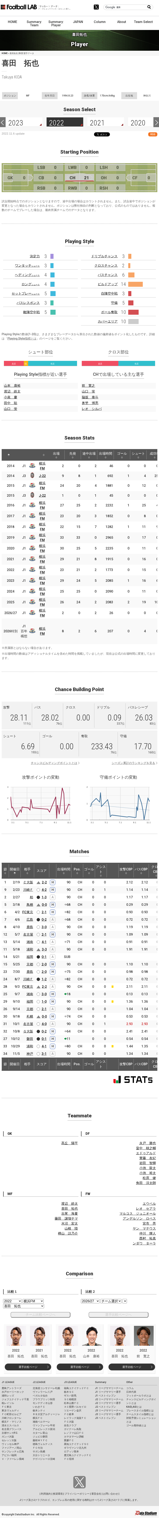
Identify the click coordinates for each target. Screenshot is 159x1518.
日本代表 (131, 1391)
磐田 (29, 1039)
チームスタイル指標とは (140, 1414)
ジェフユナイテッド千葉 (15, 1399)
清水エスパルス (10, 1425)
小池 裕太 (147, 1173)
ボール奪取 (109, 312)
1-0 (44, 1002)
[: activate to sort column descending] (9, 455)
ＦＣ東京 (7, 1406)
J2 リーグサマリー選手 (108, 1403)
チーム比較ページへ (40, 1314)
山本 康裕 (12, 386)
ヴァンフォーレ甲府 (44, 1425)
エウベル (149, 1204)
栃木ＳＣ (69, 1391)
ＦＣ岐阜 (69, 1414)
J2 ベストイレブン (105, 1406)
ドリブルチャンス (104, 256)
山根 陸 (71, 1228)
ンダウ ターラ (144, 1243)
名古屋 (28, 934)
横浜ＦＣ (38, 1418)
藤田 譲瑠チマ (66, 1218)
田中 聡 (10, 403)
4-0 (44, 1024)
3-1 (44, 1054)
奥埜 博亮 (90, 403)
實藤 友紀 (147, 1158)
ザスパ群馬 (70, 1395)
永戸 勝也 (147, 1143)
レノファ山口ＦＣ (74, 1432)
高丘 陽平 (69, 1143)
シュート (138, 453)
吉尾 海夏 (69, 1214)
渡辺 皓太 (12, 391)
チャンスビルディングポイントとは (54, 763)
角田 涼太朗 (146, 1183)
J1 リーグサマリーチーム (109, 1388)
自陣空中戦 (109, 293)
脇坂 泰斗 (90, 397)
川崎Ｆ (28, 890)
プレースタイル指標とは (140, 1410)
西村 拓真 (147, 1238)
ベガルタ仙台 (40, 1395)
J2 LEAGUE (39, 1382)
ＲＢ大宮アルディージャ (46, 1414)
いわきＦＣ (39, 1406)
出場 (56, 453)
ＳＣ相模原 (70, 1399)
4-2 (44, 890)
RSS (152, 134)
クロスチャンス (106, 265)
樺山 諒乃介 (68, 1233)
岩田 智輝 (147, 1163)
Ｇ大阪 (28, 1031)
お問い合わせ (110, 1493)
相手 (27, 869)
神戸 (29, 1054)
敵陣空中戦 (31, 312)
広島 (29, 920)
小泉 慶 (10, 397)
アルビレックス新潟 (44, 1429)
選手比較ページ (28, 1367)
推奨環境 (58, 1493)
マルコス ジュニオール (137, 1214)
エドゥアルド (146, 1153)
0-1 (44, 957)
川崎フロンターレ (12, 1418)
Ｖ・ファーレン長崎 (13, 1459)
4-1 (44, 942)
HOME (12, 22)
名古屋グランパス (12, 1429)
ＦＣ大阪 (69, 1421)
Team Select (143, 22)
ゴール (122, 453)
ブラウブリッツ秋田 (44, 1399)
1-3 (44, 897)
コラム (130, 1388)
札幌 (29, 1016)
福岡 (29, 957)
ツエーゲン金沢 (72, 1410)
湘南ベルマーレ (41, 1421)
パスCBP (141, 869)
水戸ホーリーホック (13, 1391)
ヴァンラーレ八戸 (43, 1391)
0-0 (44, 905)
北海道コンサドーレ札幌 (46, 1388)
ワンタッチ (27, 265)
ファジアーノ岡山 (12, 1447)
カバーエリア (108, 321)
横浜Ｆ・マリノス (12, 1421)
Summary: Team (34, 23)
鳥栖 (29, 905)
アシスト (101, 869)
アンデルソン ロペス (139, 1218)
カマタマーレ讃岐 (74, 1436)
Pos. (77, 869)
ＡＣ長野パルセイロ (75, 1406)
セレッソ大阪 (9, 1440)
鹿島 (29, 927)
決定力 (35, 256)
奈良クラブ (70, 1425)
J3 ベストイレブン (105, 1418)
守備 (114, 303)
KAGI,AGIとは (134, 1406)
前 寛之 (88, 386)
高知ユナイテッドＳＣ (76, 1444)
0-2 (44, 920)
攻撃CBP (125, 869)
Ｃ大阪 (28, 882)
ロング (31, 284)
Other (129, 1382)
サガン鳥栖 (39, 1451)
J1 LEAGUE (8, 1382)
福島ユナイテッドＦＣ (76, 1388)
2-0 (44, 964)
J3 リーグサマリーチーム (109, 1410)
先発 (72, 453)
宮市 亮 (149, 1223)
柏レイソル (8, 1403)
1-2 (44, 979)
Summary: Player (56, 23)
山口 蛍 (10, 409)
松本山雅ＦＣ (71, 1403)
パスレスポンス (28, 303)
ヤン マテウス (144, 1228)
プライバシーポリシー (77, 1493)
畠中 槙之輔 (146, 1148)
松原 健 (149, 1178)
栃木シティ (39, 1410)
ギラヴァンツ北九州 (75, 1447)
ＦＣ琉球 (69, 1459)
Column (100, 22)
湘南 (29, 942)
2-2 (44, 882)
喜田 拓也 (69, 1209)
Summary (100, 1382)
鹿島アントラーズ (12, 1388)
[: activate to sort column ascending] (19, 455)
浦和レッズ (8, 1395)
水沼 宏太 (69, 1223)
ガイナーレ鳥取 (72, 1429)
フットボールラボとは (138, 1395)
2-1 (44, 912)
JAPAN (78, 22)
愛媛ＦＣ (69, 1440)
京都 (29, 964)
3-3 (44, 949)
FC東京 (27, 912)
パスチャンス (108, 275)
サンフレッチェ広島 (13, 1451)
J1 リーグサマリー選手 (108, 1391)
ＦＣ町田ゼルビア (12, 1414)
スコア (42, 871)
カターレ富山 (40, 1432)
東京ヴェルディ (10, 1410)
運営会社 (96, 1493)
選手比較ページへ (118, 1314)
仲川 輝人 (147, 1233)
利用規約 (46, 1493)
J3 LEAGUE (70, 1382)
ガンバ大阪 (8, 1436)
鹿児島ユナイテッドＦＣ (77, 1455)
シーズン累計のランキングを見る (133, 763)
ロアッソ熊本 (71, 1451)
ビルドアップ (108, 284)
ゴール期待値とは (136, 1425)
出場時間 (105, 453)
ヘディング (27, 275)
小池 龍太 (147, 1168)
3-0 (44, 927)
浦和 (29, 949)
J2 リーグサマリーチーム (109, 1399)
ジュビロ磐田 (40, 1436)
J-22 (42, 476)
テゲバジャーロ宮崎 (44, 1459)
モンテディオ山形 (43, 1403)
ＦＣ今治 (38, 1447)
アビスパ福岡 (9, 1455)
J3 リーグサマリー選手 (108, 1414)
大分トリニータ (41, 1455)
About (121, 22)
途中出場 (89, 453)
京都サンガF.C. (10, 1432)
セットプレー (26, 293)
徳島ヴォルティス (43, 1444)
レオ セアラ (146, 1209)
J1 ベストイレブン (105, 1395)
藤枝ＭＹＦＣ (40, 1440)
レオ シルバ (92, 409)
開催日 (15, 869)
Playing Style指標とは (21, 338)
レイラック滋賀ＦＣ (75, 1418)
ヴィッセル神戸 (10, 1444)
